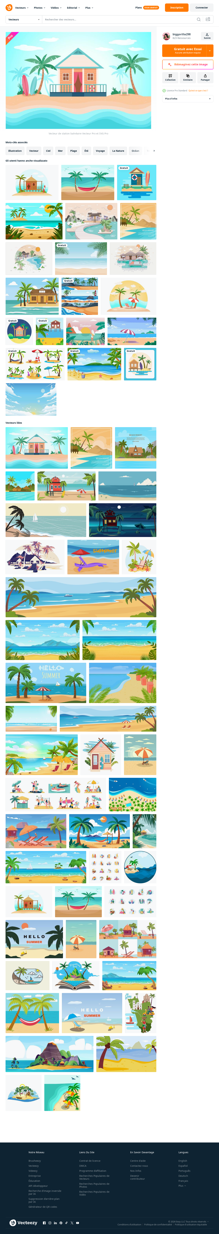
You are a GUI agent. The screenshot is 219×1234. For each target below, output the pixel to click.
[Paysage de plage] (140, 364)
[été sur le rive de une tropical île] (28, 975)
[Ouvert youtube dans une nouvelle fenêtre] (77, 1223)
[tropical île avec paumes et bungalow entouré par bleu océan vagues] (24, 1093)
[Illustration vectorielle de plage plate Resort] (138, 221)
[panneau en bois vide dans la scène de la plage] (94, 364)
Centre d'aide (138, 1160)
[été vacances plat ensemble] (56, 794)
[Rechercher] (199, 19)
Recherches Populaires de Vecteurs (94, 1177)
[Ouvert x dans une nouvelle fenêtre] (72, 1223)
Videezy (33, 1170)
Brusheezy (35, 1160)
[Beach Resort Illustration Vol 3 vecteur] (29, 258)
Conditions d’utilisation (129, 1224)
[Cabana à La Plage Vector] (32, 296)
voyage (100, 150)
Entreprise (35, 1175)
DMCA (82, 1165)
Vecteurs (20, 7)
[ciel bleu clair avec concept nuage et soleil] (31, 399)
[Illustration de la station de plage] (49, 331)
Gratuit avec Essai (188, 50)
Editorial (72, 7)
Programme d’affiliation (92, 1170)
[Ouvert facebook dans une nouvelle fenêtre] (44, 1223)
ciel (48, 150)
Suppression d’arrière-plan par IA (44, 1200)
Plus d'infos (171, 98)
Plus (87, 7)
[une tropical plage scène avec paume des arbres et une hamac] (99, 831)
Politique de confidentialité (158, 1224)
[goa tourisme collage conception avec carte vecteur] (140, 1013)
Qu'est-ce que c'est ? (198, 90)
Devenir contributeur (137, 1177)
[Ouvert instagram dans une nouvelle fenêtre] (49, 1223)
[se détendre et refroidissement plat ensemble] (130, 901)
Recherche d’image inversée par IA (45, 1192)
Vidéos (55, 7)
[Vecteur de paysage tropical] (128, 296)
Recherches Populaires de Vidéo (94, 1193)
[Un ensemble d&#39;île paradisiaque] (35, 364)
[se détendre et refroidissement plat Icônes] (105, 867)
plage (73, 150)
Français (183, 1180)
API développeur (38, 1185)
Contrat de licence (89, 1160)
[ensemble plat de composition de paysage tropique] (127, 939)
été (86, 150)
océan (135, 150)
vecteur (33, 150)
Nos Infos (135, 1170)
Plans (138, 7)
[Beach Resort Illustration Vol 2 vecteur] (91, 221)
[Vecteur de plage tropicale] (85, 331)
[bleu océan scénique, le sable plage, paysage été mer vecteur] (127, 485)
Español (183, 1165)
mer (60, 150)
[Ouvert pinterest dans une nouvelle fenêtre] (61, 1223)
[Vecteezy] (9, 7)
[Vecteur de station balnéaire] (32, 182)
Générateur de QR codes (43, 1206)
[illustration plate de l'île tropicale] (36, 831)
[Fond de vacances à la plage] (34, 221)
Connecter (202, 7)
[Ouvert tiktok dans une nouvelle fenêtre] (66, 1223)
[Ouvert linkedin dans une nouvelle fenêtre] (55, 1223)
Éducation (34, 1180)
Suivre (207, 38)
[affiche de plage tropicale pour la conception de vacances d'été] (132, 794)
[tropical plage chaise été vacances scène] (139, 557)
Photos (38, 7)
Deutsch (183, 1175)
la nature (118, 150)
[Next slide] (151, 151)
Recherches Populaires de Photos (94, 1185)
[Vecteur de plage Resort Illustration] (133, 258)
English (182, 1160)
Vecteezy (34, 1165)
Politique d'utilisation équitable (191, 1224)
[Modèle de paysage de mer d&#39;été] (79, 296)
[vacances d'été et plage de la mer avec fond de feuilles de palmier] (81, 258)
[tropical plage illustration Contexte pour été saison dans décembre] (34, 939)
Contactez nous (139, 1165)
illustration (15, 150)
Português (184, 1170)
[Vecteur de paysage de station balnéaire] (132, 331)
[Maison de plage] (136, 182)
